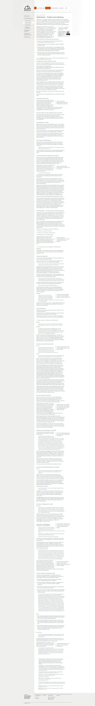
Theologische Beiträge (27, 31)
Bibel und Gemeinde (63, 28)
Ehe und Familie (28, 20)
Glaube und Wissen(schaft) (27, 34)
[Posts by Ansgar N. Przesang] (68, 33)
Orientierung (27, 36)
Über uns (36, 697)
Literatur (61, 8)
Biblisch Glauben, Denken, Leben (51, 699)
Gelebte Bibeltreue (28, 18)
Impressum (37, 698)
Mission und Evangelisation (27, 27)
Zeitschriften (54, 8)
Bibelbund (27, 8)
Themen (48, 8)
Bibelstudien (27, 16)
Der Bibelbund (41, 8)
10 (44, 636)
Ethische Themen (28, 22)
